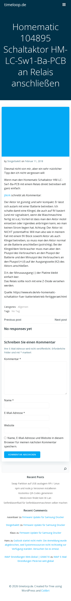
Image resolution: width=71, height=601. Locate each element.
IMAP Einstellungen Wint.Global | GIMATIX (27, 556)
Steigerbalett (14, 161)
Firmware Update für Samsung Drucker (43, 517)
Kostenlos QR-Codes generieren (35, 493)
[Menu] (64, 4)
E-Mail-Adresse (14, 413)
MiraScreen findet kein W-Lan (35, 497)
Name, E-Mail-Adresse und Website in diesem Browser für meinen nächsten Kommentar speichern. (33, 442)
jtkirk (7, 195)
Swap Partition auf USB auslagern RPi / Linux (35, 483)
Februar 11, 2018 (34, 161)
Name (9, 400)
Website (9, 425)
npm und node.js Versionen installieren (35, 488)
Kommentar (12, 359)
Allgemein (23, 306)
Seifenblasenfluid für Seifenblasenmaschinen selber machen (35, 502)
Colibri (45, 590)
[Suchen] (65, 469)
